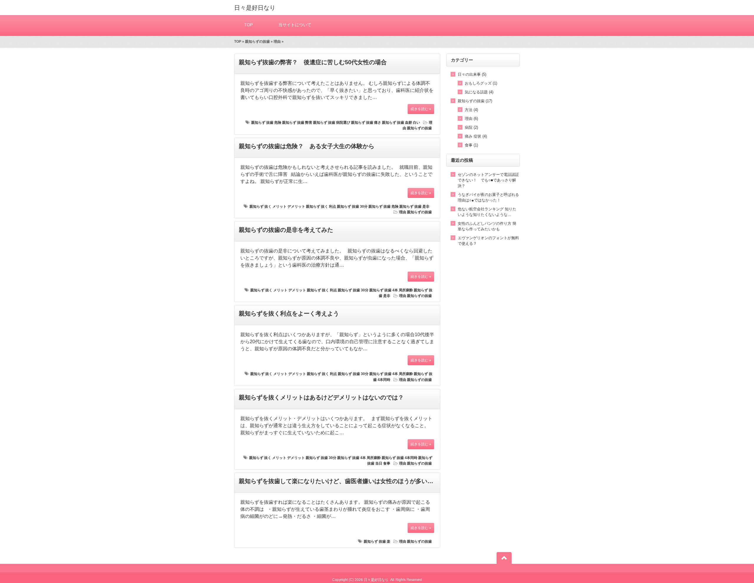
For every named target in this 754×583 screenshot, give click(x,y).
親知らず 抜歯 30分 (352, 206)
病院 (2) (471, 127)
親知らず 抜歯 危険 (266, 122)
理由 (277, 41)
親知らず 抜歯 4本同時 (399, 458)
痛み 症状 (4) (476, 136)
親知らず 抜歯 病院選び (331, 122)
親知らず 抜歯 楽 (377, 541)
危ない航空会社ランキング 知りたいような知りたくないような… (487, 212)
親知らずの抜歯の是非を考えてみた (286, 230)
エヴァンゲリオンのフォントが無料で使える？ (488, 241)
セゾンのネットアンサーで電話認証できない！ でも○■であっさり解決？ (488, 180)
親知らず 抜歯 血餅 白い (401, 122)
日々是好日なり (254, 7)
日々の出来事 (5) (472, 74)
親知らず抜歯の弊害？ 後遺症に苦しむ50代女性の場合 (313, 62)
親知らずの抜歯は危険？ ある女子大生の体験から (306, 146)
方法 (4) (471, 110)
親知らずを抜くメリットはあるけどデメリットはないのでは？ (321, 397)
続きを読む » (421, 109)
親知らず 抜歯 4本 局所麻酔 (391, 290)
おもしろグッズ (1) (481, 83)
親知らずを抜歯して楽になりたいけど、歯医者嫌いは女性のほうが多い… (336, 481)
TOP (248, 24)
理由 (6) (471, 118)
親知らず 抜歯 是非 (414, 206)
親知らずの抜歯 (257, 41)
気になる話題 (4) (479, 92)
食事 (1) (471, 145)
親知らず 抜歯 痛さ (366, 122)
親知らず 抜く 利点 (321, 206)
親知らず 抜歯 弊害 (297, 122)
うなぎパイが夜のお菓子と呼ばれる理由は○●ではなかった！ (488, 197)
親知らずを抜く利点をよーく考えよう (289, 313)
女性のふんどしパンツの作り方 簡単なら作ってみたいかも (487, 226)
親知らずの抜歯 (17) (475, 101)
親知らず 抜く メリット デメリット (277, 206)
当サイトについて (294, 24)
